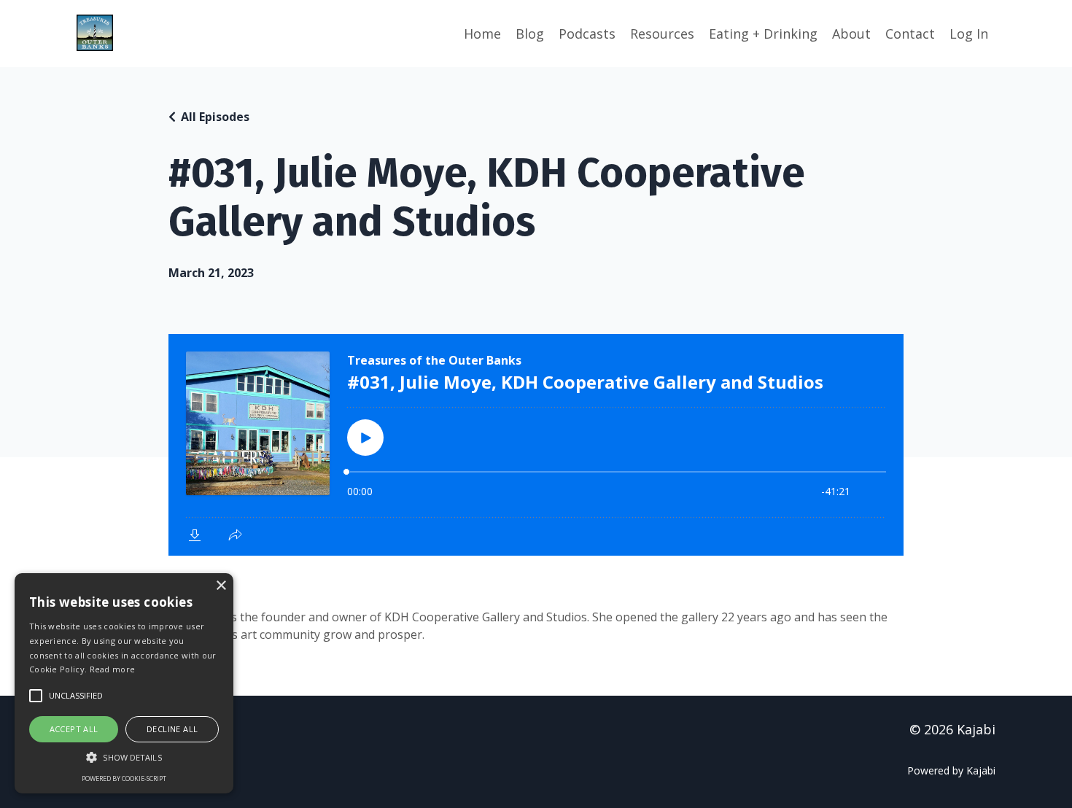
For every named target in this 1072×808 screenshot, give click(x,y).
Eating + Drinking (763, 33)
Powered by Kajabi (951, 770)
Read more (113, 669)
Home (482, 33)
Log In (968, 33)
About (851, 33)
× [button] (220, 585)
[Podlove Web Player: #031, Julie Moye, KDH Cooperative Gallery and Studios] (536, 445)
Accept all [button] (74, 728)
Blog (530, 33)
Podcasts (587, 33)
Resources (662, 33)
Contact (910, 33)
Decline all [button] (172, 728)
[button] (124, 757)
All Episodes (215, 117)
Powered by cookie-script (124, 778)
